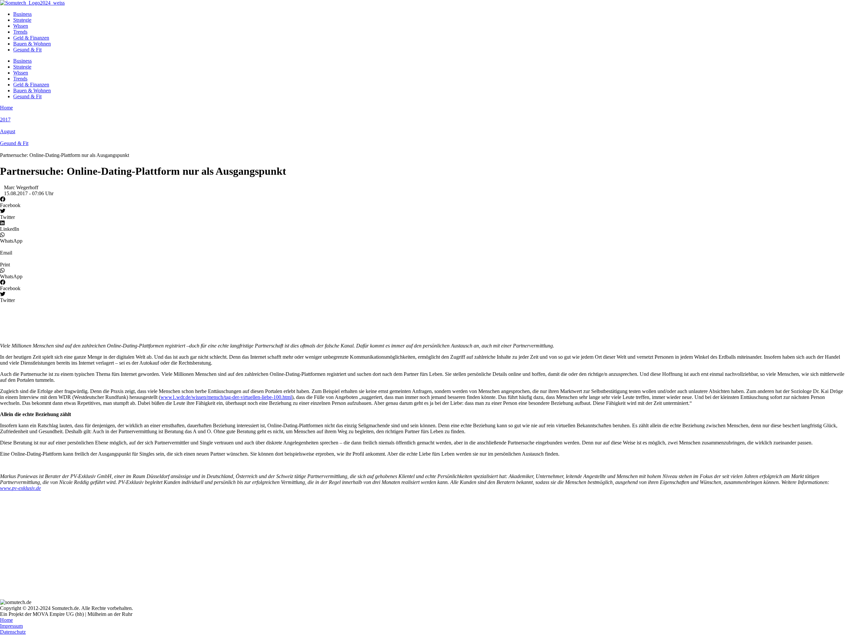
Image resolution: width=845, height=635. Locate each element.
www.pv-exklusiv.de (20, 488)
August (7, 131)
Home (6, 107)
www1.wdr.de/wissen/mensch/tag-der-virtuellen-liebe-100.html (226, 397)
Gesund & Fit (27, 49)
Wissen (20, 26)
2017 (5, 119)
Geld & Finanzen (31, 38)
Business (22, 14)
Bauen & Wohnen (32, 43)
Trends (20, 32)
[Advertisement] (198, 319)
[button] (422, 202)
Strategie (22, 20)
